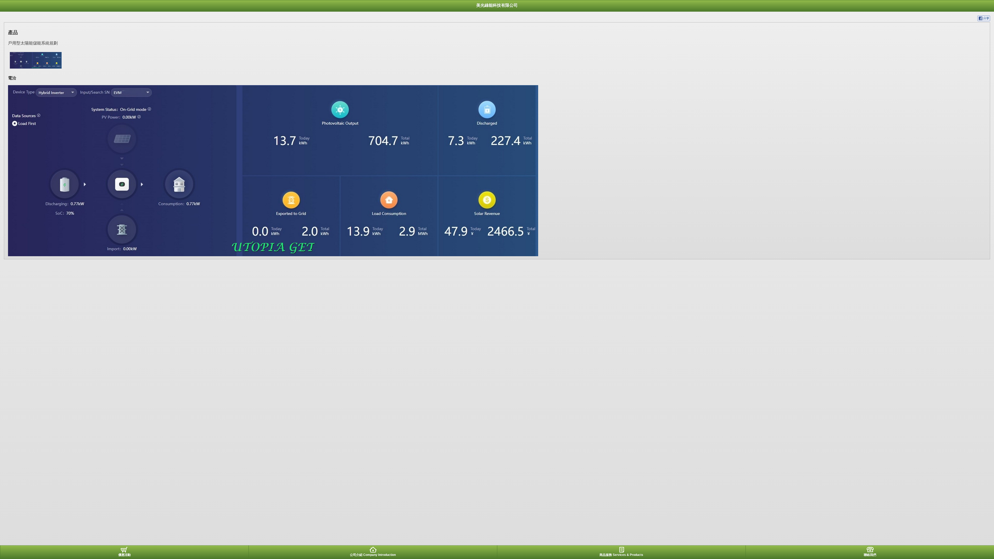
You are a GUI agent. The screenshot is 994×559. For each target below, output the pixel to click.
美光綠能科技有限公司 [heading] (497, 5)
